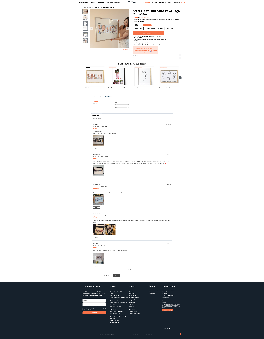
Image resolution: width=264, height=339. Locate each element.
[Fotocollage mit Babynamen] (95, 85)
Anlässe (93, 2)
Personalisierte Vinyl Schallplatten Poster (118, 292)
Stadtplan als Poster (115, 300)
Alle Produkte (90, 7)
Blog (150, 291)
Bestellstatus (176, 2)
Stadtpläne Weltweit (115, 324)
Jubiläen (131, 304)
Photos (107, 111)
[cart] (184, 2)
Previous (91, 28)
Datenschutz (165, 299)
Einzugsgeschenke (134, 297)
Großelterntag (132, 300)
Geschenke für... (83, 2)
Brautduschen (132, 295)
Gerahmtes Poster (150, 28)
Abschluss (132, 290)
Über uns (154, 2)
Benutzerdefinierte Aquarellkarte (118, 290)
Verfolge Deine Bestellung (168, 290)
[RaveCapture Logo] (106, 96)
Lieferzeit (164, 291)
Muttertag (131, 306)
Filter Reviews (95, 115)
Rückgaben (165, 293)
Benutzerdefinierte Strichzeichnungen (114, 321)
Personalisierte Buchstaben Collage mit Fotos (119, 317)
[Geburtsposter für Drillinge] (169, 85)
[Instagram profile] (168, 329)
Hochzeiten (132, 302)
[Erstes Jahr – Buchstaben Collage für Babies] (109, 28)
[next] (180, 77)
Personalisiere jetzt (147, 33)
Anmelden (94, 312)
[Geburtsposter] (144, 85)
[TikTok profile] (170, 329)
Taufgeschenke (133, 311)
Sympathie (132, 309)
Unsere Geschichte (153, 290)
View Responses (132, 269)
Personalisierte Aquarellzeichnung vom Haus (118, 303)
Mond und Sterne (114, 295)
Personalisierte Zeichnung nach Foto (119, 297)
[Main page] (132, 2)
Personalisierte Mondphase (116, 311)
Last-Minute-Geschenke (113, 2)
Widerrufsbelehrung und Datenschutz (168, 296)
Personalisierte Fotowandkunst (117, 315)
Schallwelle (113, 309)
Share (96, 148)
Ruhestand (132, 307)
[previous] (83, 77)
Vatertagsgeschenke (134, 313)
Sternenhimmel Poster (115, 306)
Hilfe (169, 2)
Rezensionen (162, 2)
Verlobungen (132, 315)
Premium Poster (138, 28)
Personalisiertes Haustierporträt (118, 299)
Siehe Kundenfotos (125, 49)
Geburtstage (132, 299)
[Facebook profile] (166, 329)
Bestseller (101, 2)
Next (127, 28)
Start (85, 7)
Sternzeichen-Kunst (115, 313)
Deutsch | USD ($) (168, 310)
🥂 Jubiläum (146, 2)
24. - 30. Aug (148, 50)
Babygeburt (132, 293)
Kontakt (164, 302)
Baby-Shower (132, 291)
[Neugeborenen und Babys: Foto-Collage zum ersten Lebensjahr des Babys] (118, 85)
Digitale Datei (170, 28)
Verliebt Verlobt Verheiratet (117, 307)
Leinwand (160, 28)
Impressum (165, 300)
